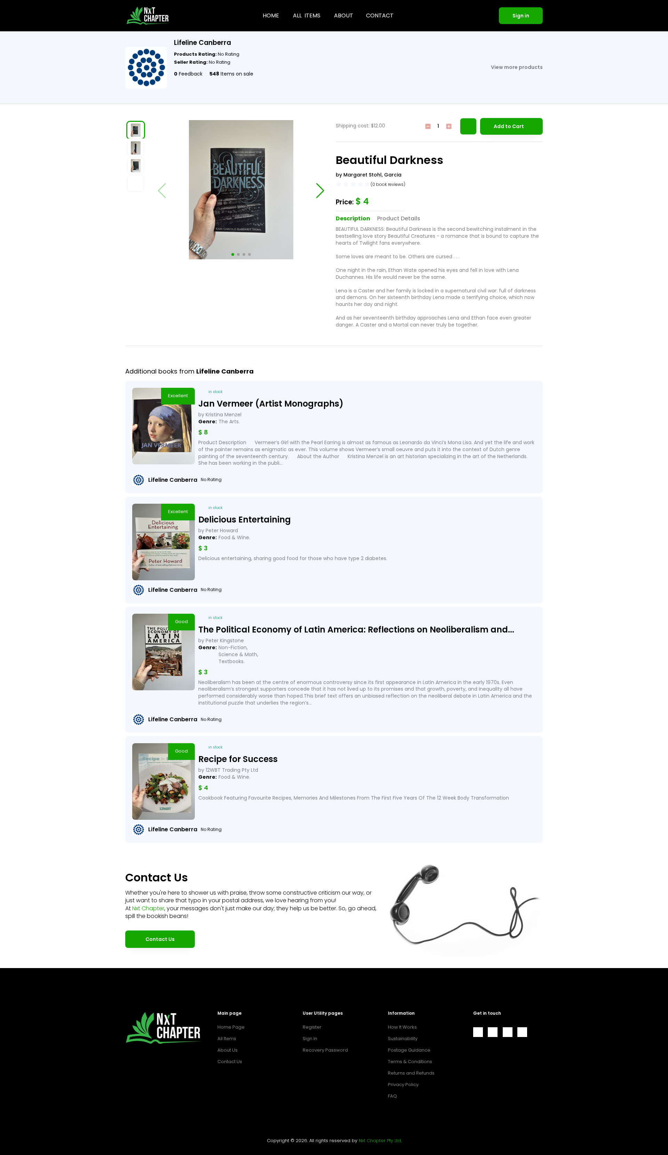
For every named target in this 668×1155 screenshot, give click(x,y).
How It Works (402, 1027)
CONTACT (379, 15)
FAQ (392, 1096)
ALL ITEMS (306, 15)
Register (312, 1027)
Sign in (520, 15)
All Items (226, 1038)
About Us (227, 1050)
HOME (271, 15)
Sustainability (403, 1038)
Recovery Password (325, 1050)
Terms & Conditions (410, 1061)
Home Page (231, 1027)
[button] (232, 254)
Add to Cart (509, 126)
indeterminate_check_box (427, 126)
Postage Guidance (409, 1050)
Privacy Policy (403, 1084)
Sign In (310, 1038)
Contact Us (160, 939)
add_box (448, 126)
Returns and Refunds (411, 1073)
